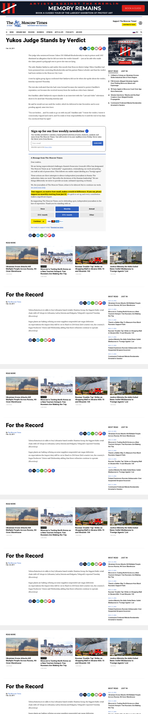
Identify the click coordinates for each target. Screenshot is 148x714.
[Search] (141, 32)
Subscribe (98, 143)
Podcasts (70, 32)
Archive (79, 32)
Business (40, 32)
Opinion (49, 32)
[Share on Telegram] (89, 48)
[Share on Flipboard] (100, 48)
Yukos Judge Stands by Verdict (45, 40)
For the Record (24, 294)
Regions (31, 32)
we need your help (38, 188)
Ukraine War (21, 32)
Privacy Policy (48, 147)
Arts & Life (59, 32)
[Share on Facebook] (81, 48)
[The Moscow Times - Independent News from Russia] (26, 23)
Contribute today (129, 24)
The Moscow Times (14, 302)
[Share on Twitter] (85, 48)
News (12, 32)
